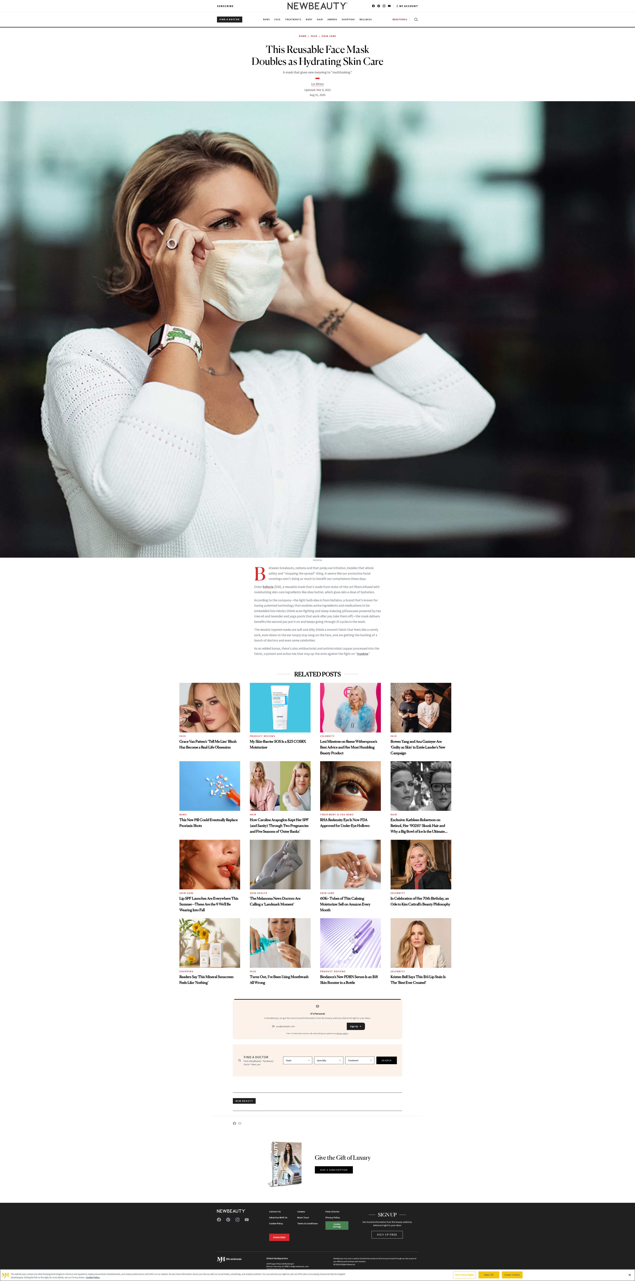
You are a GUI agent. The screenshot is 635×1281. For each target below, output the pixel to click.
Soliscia (268, 587)
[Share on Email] (239, 1123)
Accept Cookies (512, 1274)
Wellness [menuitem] (366, 19)
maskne (362, 654)
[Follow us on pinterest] (378, 6)
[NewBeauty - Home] (317, 5)
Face (314, 36)
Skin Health (259, 893)
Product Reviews (262, 736)
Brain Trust (303, 1217)
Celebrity (327, 736)
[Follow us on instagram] (384, 6)
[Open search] (415, 19)
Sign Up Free (387, 1234)
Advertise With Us (278, 1217)
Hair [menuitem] (320, 19)
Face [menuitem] (278, 19)
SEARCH (387, 1060)
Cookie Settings (337, 1225)
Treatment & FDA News (337, 814)
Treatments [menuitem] (293, 19)
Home (303, 36)
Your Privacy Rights (464, 1274)
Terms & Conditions (307, 1223)
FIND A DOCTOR (230, 19)
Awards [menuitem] (332, 19)
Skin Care (329, 36)
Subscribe (225, 6)
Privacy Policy (332, 1217)
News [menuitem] (266, 19)
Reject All (488, 1274)
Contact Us (275, 1211)
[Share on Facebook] (234, 1123)
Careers (301, 1211)
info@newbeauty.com (275, 1269)
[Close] (629, 1275)
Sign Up (354, 1026)
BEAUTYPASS (400, 19)
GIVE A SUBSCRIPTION (334, 1169)
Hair (253, 814)
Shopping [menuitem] (348, 19)
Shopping (186, 971)
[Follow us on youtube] (389, 6)
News (183, 814)
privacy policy (342, 1033)
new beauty (244, 1100)
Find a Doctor (332, 1211)
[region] (317, 1275)
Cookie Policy (276, 1223)
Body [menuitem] (309, 19)
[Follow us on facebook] (373, 6)
